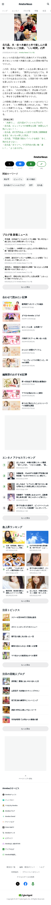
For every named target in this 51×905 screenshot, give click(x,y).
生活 (44, 11)
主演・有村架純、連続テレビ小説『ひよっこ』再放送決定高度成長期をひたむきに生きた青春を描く (15, 549)
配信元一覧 (11, 867)
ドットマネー (9, 800)
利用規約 (14, 872)
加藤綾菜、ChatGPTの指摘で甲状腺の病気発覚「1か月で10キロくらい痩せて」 (32, 474)
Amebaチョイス (10, 794)
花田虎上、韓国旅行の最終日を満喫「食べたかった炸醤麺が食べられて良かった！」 (26, 268)
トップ (4, 11)
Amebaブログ (10, 811)
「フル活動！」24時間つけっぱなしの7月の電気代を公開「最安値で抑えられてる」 (26, 249)
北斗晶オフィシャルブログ (14, 185)
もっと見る (25, 287)
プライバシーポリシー (31, 872)
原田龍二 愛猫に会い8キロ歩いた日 (25, 681)
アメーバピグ (9, 822)
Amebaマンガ (10, 833)
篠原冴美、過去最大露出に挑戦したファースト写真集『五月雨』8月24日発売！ (15, 593)
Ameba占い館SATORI (12, 844)
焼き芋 (6, 179)
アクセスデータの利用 (25, 877)
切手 (31, 185)
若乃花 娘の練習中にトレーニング (24, 700)
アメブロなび (9, 849)
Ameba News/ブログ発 (27, 52)
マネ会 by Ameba (11, 805)
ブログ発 (26, 11)
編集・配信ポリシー (27, 867)
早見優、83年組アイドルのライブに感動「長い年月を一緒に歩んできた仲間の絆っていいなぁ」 (26, 240)
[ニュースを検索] (48, 4)
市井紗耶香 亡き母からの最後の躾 (24, 719)
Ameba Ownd (10, 816)
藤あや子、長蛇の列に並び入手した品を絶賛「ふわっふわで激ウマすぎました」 (26, 277)
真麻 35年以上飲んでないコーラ (23, 710)
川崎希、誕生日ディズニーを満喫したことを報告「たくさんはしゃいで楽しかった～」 (26, 259)
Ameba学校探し (10, 855)
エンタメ (15, 11)
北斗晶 (39, 185)
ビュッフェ (18, 179)
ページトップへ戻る (25, 778)
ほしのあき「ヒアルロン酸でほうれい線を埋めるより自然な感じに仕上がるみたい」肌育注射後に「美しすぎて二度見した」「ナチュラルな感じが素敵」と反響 (32, 487)
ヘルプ (41, 867)
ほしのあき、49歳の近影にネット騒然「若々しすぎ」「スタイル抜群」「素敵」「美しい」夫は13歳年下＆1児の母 (31, 464)
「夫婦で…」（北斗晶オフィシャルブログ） (24, 122)
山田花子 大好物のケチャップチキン (25, 691)
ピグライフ (9, 838)
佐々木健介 (31, 179)
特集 (36, 11)
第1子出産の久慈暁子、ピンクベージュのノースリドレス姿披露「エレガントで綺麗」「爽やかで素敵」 (32, 507)
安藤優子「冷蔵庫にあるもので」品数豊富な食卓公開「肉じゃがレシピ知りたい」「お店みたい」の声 (32, 497)
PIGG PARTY (9, 827)
